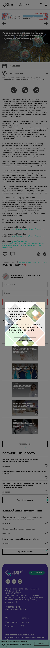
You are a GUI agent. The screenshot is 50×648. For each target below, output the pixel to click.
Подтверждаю (25, 340)
